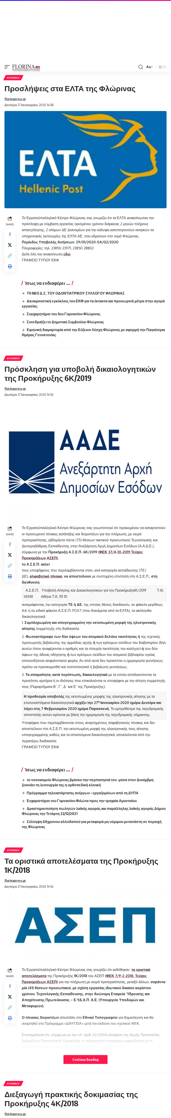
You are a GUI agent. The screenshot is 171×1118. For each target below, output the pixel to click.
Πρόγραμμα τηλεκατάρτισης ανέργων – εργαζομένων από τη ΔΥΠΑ (82, 793)
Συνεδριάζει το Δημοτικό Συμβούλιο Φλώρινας (65, 322)
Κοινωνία (13, 77)
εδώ (67, 254)
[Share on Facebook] (9, 234)
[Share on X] (9, 245)
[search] (140, 67)
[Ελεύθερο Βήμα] (26, 67)
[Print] (9, 266)
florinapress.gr (15, 99)
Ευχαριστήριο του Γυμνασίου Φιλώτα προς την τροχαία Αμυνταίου (82, 801)
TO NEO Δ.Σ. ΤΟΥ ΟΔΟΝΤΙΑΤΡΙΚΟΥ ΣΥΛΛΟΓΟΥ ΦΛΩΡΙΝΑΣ (76, 293)
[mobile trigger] (8, 67)
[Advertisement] (85, 31)
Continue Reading (85, 1059)
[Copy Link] (9, 255)
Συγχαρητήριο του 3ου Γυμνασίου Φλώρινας (63, 314)
